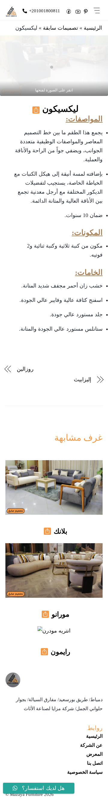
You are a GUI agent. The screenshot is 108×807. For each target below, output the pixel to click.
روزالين (25, 369)
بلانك (60, 531)
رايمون (60, 652)
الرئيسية (93, 28)
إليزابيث (82, 380)
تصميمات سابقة (60, 28)
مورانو (60, 614)
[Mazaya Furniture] (12, 685)
